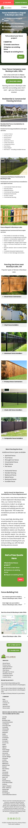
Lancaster (5, 753)
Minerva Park (6, 765)
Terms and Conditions (14, 824)
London (4, 760)
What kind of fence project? (11, 564)
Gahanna (5, 736)
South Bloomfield (7, 782)
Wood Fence (7, 137)
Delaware (5, 732)
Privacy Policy (22, 822)
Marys (4, 762)
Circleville (5, 727)
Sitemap (5, 704)
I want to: (8, 42)
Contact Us (6, 703)
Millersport (5, 763)
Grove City (5, 743)
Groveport (5, 741)
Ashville (4, 717)
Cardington (5, 724)
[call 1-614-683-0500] (7, 2)
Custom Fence (8, 134)
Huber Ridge (5, 750)
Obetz (4, 770)
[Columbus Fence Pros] (6, 7)
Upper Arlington (6, 786)
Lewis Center (6, 755)
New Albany (5, 769)
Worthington (6, 793)
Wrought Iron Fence (8, 672)
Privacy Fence (8, 136)
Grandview (5, 737)
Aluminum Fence (9, 141)
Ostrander (5, 772)
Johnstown (5, 751)
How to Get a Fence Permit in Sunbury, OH (13, 688)
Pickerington (6, 775)
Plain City (5, 777)
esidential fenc (6, 129)
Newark (4, 767)
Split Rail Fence (7, 668)
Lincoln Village (6, 756)
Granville (4, 739)
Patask (4, 774)
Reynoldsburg (6, 781)
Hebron (4, 746)
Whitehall (5, 791)
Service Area (6, 706)
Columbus (5, 731)
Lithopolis (5, 758)
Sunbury (4, 784)
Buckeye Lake (6, 720)
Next (20, 57)
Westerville (5, 789)
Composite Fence (9, 144)
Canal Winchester (7, 722)
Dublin (4, 734)
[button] (14, 297)
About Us (5, 701)
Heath (4, 744)
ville (7, 762)
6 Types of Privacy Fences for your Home (13, 693)
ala (7, 774)
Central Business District (9, 794)
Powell (4, 779)
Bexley (4, 718)
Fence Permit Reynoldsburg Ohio (10, 683)
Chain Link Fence (9, 142)
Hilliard (4, 748)
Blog (4, 699)
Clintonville (5, 729)
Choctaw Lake (6, 725)
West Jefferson (6, 788)
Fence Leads (6, 708)
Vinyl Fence (7, 139)
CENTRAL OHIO (16, 712)
